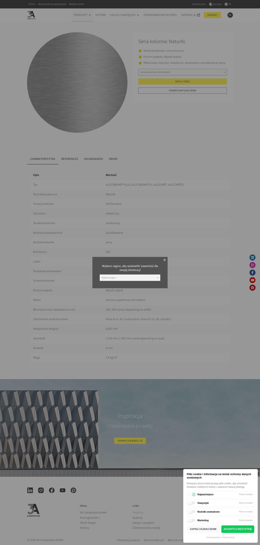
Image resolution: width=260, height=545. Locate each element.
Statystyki (203, 503)
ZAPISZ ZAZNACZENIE (203, 529)
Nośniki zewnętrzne (208, 511)
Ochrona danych (228, 537)
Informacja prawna (213, 537)
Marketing (203, 520)
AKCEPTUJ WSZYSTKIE (238, 529)
